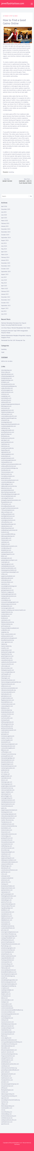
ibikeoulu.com (5, 750)
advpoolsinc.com (5, 856)
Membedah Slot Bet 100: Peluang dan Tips (13, 340)
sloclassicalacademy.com (8, 692)
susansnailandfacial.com (8, 928)
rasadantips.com (5, 396)
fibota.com (4, 1036)
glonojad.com (5, 734)
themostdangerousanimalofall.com (11, 682)
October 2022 (5, 302)
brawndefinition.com (6, 702)
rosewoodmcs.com (6, 1004)
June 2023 (4, 280)
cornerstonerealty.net (7, 1008)
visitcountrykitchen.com (7, 790)
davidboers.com (5, 910)
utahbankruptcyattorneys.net (9, 530)
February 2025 (5, 223)
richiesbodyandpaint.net (7, 376)
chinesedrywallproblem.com (9, 816)
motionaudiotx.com (6, 1108)
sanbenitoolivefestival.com (8, 662)
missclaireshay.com (6, 370)
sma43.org (4, 978)
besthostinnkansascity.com (8, 1116)
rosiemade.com (5, 562)
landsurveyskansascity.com (8, 956)
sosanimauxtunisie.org (7, 448)
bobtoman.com (5, 446)
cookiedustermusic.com (7, 824)
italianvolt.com (5, 544)
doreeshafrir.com (5, 742)
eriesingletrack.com (6, 558)
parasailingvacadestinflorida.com (10, 1070)
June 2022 (4, 314)
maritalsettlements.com (8, 800)
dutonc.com (4, 780)
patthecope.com (5, 872)
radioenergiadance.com (7, 454)
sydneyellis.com (5, 598)
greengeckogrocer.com (7, 590)
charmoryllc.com (5, 676)
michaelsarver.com (6, 588)
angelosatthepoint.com (7, 858)
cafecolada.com (5, 666)
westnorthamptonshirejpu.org (9, 468)
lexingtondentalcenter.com (8, 596)
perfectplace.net (5, 626)
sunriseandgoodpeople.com (8, 814)
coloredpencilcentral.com (8, 520)
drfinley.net (4, 1088)
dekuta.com (4, 998)
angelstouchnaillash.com (8, 576)
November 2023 (5, 266)
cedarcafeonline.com (7, 388)
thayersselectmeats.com (8, 888)
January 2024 (4, 260)
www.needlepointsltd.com (8, 970)
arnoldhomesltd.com (7, 518)
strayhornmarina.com (7, 698)
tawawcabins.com (6, 538)
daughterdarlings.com (7, 380)
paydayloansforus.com (7, 410)
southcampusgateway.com (8, 460)
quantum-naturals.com (7, 1052)
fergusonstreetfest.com (8, 1056)
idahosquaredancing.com (8, 536)
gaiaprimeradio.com (6, 776)
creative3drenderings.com (8, 904)
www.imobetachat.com (7, 912)
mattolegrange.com (6, 784)
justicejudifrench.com (7, 756)
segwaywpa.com (5, 892)
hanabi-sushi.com (6, 994)
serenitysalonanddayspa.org (9, 386)
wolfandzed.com (6, 996)
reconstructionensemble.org (9, 826)
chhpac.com (4, 1104)
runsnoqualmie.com (6, 962)
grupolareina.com (6, 478)
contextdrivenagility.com (8, 748)
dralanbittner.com (6, 550)
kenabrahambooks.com (7, 712)
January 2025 (4, 226)
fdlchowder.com (5, 968)
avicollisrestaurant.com (7, 848)
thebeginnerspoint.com (7, 670)
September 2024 (6, 237)
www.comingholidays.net (8, 672)
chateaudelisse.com (6, 462)
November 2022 (5, 300)
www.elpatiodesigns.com (8, 1032)
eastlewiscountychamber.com (9, 688)
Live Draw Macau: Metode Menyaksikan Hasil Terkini (15, 328)
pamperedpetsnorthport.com (9, 560)
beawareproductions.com (8, 746)
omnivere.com (5, 394)
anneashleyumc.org (6, 954)
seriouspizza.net (5, 876)
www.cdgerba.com (6, 1038)
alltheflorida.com (6, 1062)
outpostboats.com (6, 650)
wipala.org (4, 644)
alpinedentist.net (6, 452)
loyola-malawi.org (6, 646)
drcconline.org (5, 850)
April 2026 (4, 206)
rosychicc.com (5, 648)
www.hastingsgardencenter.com (10, 1014)
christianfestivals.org (7, 788)
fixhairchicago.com (6, 866)
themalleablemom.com (7, 760)
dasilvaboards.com (6, 694)
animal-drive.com (6, 882)
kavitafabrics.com (6, 828)
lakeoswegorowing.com (7, 1094)
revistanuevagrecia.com (7, 736)
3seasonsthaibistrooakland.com (10, 628)
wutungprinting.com (6, 798)
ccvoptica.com (5, 988)
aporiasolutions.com (6, 890)
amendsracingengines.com (8, 948)
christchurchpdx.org (6, 710)
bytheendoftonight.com (7, 652)
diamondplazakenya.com (8, 1046)
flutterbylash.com (6, 1076)
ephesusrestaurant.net (7, 1026)
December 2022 (5, 297)
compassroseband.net (7, 878)
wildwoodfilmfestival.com (8, 466)
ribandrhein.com (5, 616)
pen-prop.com (5, 930)
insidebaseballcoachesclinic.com (10, 1064)
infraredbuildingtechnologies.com (10, 494)
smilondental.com (6, 580)
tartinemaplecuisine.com (8, 768)
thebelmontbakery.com (7, 412)
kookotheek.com (5, 456)
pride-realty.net (5, 1072)
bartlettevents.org (6, 474)
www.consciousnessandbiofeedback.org (12, 1010)
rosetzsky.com (5, 732)
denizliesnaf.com (6, 868)
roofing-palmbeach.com (7, 514)
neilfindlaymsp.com (6, 846)
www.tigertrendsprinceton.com (9, 932)
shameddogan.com (6, 900)
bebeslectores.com (6, 488)
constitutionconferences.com (9, 870)
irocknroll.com (5, 532)
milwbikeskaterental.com (8, 802)
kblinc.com (4, 556)
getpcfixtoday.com (6, 434)
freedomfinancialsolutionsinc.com (10, 944)
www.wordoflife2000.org (8, 534)
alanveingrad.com (6, 794)
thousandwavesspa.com (8, 842)
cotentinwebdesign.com (7, 482)
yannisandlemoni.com (7, 552)
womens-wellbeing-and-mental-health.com (13, 610)
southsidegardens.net (7, 1018)
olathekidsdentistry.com (8, 566)
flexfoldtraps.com (6, 946)
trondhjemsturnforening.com (9, 1044)
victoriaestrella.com (6, 840)
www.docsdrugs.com (7, 964)
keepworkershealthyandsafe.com (10, 424)
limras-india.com (5, 372)
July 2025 (4, 212)
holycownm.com (5, 832)
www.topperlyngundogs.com (9, 936)
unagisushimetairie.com (7, 430)
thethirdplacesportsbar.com (9, 1024)
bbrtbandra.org (5, 436)
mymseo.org (4, 1102)
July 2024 (4, 243)
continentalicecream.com (8, 704)
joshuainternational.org (7, 926)
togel (2, 352)
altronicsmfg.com (6, 400)
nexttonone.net (5, 922)
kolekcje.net (4, 618)
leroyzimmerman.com (7, 1086)
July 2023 (4, 277)
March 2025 (4, 220)
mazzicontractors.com (7, 1022)
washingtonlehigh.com (7, 990)
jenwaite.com (5, 1082)
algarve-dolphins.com (7, 792)
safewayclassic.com (6, 414)
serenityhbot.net (5, 924)
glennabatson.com (6, 696)
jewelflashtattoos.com (12, 3)
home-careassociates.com (8, 634)
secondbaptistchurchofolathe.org (10, 1100)
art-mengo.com (5, 774)
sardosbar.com (5, 542)
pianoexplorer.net (6, 1016)
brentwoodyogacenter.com (8, 982)
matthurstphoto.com (7, 1060)
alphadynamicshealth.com (8, 1074)
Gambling (11, 172)
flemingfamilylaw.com (7, 1090)
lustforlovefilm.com (7, 718)
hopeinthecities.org (6, 654)
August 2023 (4, 274)
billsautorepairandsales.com (9, 1050)
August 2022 (4, 308)
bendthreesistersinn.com (8, 818)
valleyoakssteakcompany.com (9, 862)
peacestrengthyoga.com (8, 942)
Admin (15, 16)
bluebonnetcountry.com (7, 438)
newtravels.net (5, 408)
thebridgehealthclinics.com (8, 896)
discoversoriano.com (6, 668)
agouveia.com (5, 1098)
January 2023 (4, 294)
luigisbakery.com (5, 992)
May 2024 (4, 249)
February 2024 (5, 257)
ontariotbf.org (5, 420)
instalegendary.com (6, 422)
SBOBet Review (7, 180)
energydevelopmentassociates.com (11, 500)
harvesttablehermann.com (8, 496)
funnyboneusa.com (6, 822)
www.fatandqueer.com (7, 952)
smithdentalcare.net (6, 1118)
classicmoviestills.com (7, 664)
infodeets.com (5, 382)
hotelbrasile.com (6, 470)
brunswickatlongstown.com (9, 766)
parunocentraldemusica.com (9, 1040)
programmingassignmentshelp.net (10, 404)
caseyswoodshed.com (7, 864)
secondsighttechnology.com (9, 586)
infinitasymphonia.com (7, 722)
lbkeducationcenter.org (7, 622)
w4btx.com (4, 574)
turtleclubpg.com (6, 836)
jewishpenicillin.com (6, 606)
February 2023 (5, 291)
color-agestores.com (7, 642)
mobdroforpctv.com (6, 658)
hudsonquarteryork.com (7, 1034)
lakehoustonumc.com (7, 918)
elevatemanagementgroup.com (10, 1084)
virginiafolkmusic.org (7, 612)
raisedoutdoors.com (6, 526)
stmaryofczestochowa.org (8, 754)
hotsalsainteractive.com (8, 384)
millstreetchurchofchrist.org (9, 1068)
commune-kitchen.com (7, 714)
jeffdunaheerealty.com (7, 940)
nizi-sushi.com (5, 772)
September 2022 (6, 305)
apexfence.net (5, 1124)
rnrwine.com (4, 1092)
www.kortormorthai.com (8, 950)
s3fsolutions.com (6, 504)
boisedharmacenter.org (7, 640)
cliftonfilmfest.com (6, 522)
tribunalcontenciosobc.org (8, 690)
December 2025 (5, 209)
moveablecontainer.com (8, 476)
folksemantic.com (6, 540)
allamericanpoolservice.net (8, 604)
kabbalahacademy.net (7, 578)
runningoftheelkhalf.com (8, 938)
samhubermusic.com (6, 1122)
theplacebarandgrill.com (8, 852)
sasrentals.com (5, 584)
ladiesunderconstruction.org (9, 486)
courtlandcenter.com (7, 844)
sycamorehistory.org (6, 1006)
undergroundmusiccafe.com (8, 1120)
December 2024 (5, 229)
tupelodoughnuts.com (7, 564)
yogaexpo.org (5, 632)
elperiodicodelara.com (7, 374)
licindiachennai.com (6, 378)
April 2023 (4, 285)
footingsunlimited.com (7, 960)
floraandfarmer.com (6, 502)
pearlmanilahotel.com (7, 442)
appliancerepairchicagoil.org (8, 418)
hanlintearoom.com (6, 1078)
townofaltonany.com (7, 806)
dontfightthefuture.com (8, 516)
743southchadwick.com (7, 510)
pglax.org (3, 808)
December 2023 (5, 263)
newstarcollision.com (7, 582)
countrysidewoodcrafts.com (9, 416)
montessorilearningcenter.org (9, 1054)
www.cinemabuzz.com (7, 1000)
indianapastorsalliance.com (8, 860)
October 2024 (5, 234)
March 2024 (4, 254)
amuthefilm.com (5, 716)
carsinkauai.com (5, 1066)
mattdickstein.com (6, 914)
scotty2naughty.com (7, 740)
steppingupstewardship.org (8, 986)
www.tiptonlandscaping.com (9, 984)
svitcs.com (4, 874)
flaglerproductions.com (7, 700)
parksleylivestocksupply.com (9, 638)
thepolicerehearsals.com (8, 684)
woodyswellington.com (7, 1028)
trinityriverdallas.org (6, 624)
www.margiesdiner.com (7, 966)
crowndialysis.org (6, 600)
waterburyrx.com (6, 854)
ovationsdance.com (6, 614)
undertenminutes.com (7, 392)
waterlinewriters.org (6, 898)
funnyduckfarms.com (7, 1080)
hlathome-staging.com (7, 592)
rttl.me (3, 1110)
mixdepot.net (5, 1002)
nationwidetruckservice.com (9, 834)
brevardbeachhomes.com (8, 506)
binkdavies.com (5, 708)
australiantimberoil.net (7, 490)
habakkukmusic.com (6, 920)
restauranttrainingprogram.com (9, 602)
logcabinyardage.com (7, 908)
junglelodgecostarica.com (8, 786)
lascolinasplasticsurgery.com (9, 974)
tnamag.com (4, 884)
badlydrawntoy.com (6, 916)
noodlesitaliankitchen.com (8, 426)
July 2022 (4, 311)
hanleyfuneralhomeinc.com (8, 568)
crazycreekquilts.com (7, 706)
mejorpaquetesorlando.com (9, 570)
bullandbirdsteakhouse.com (8, 972)
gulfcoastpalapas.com (7, 894)
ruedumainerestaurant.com (8, 730)
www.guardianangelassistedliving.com (11, 1042)
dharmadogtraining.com (7, 1106)
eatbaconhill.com (6, 402)
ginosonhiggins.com (6, 796)
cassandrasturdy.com (7, 660)
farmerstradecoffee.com (8, 906)
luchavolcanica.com (6, 830)
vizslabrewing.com (6, 548)
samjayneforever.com (7, 1058)
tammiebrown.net (6, 778)
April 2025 (4, 218)
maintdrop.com (5, 444)
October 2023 (5, 268)
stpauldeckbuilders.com (7, 958)
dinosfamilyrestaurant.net (8, 492)
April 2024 (4, 251)
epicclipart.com (5, 440)
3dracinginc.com (5, 678)
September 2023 (6, 271)
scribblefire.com (5, 630)
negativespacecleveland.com (9, 810)
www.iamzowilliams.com (8, 1012)
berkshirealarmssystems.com (9, 546)
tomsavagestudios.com (7, 608)
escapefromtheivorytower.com (9, 508)
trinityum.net (4, 1020)
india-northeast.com (6, 512)
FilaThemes (17, 1144)
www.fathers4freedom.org (8, 934)
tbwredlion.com (5, 1048)
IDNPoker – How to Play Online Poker (25, 181)
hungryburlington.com (7, 764)
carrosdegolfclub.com (7, 498)
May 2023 (4, 283)
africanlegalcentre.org (7, 724)
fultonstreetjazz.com (7, 472)
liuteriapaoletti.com (6, 812)
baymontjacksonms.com (8, 804)
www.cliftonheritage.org (8, 976)
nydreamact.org (5, 428)
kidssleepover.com (6, 406)
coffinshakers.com (6, 752)
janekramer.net (5, 770)
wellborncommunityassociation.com (11, 464)
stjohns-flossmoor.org (7, 820)
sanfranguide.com (6, 674)
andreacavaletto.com (7, 636)
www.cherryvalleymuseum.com (9, 480)
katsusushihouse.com (7, 726)
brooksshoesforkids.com (8, 886)
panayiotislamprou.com (7, 458)
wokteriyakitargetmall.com (8, 594)
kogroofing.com (5, 450)
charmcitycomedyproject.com (9, 744)
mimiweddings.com (6, 1114)
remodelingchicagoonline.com (9, 980)
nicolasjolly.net (5, 720)
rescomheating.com (6, 1112)
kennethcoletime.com (7, 762)
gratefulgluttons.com (7, 656)
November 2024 (5, 232)
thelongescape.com (6, 782)
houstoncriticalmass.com (8, 680)
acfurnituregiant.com (7, 390)
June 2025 (4, 215)
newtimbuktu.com (6, 398)
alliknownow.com (6, 686)
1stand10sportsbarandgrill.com (10, 572)
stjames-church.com (6, 738)
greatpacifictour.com (7, 838)
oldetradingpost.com (7, 484)
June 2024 (4, 246)
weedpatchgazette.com (7, 554)
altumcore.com (5, 880)
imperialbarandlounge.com (8, 524)
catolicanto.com (5, 620)
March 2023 (4, 288)
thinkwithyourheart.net (7, 528)
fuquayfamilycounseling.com (9, 1096)
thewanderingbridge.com (8, 758)
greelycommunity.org (7, 728)
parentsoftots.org (6, 902)
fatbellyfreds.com (6, 1030)
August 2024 (4, 240)
